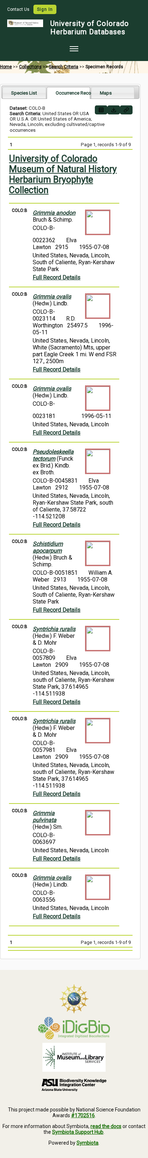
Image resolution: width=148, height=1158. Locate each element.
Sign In (45, 9)
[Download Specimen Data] (113, 109)
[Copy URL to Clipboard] (126, 109)
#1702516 (83, 1115)
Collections (30, 66)
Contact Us (19, 9)
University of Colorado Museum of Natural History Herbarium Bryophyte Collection (63, 174)
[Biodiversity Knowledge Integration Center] (74, 1084)
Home (6, 66)
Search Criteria (63, 66)
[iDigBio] (74, 1028)
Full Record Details (56, 277)
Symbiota (87, 1143)
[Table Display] (101, 109)
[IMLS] (74, 1057)
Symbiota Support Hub (77, 1132)
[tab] (24, 92)
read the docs (106, 1126)
